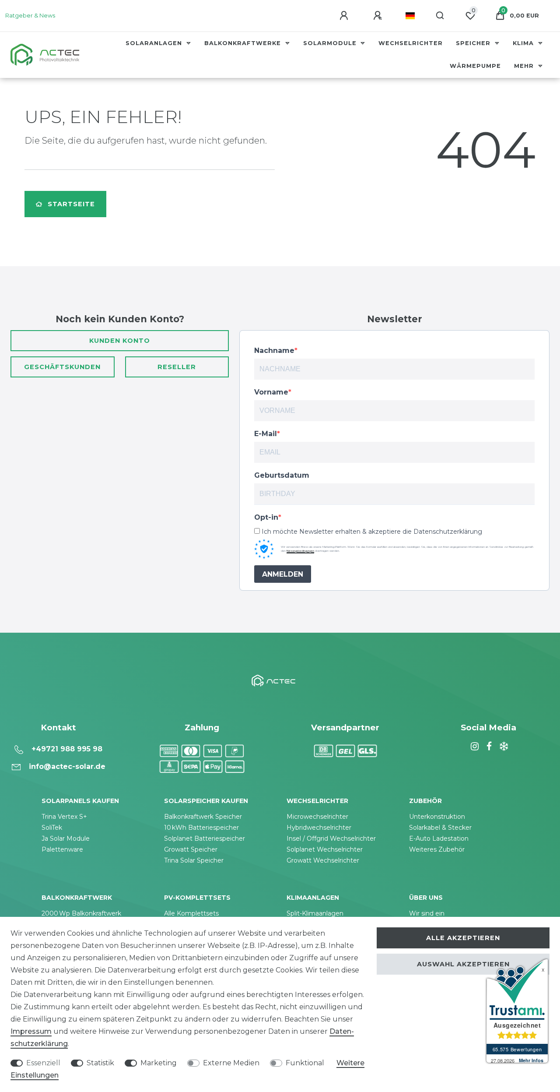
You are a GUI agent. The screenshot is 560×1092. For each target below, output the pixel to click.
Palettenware (62, 849)
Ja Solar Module (66, 838)
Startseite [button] (71, 204)
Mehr (525, 66)
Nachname (274, 350)
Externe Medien (231, 1063)
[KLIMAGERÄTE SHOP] (502, 746)
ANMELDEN (282, 574)
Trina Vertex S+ (64, 817)
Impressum (31, 1031)
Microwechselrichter (317, 817)
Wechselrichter (410, 43)
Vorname (271, 392)
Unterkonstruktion (437, 817)
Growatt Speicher (190, 849)
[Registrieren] (379, 15)
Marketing (158, 1063)
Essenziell (43, 1063)
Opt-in (266, 517)
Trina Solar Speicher (194, 860)
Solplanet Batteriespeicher (204, 838)
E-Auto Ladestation (439, 838)
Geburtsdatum (281, 475)
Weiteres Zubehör (437, 849)
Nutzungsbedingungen (300, 551)
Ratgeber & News (30, 15)
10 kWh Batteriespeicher (201, 827)
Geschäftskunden (62, 367)
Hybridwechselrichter (319, 827)
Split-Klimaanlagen (315, 913)
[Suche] (440, 15)
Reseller (177, 367)
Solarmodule (331, 43)
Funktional (305, 1063)
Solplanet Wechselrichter (325, 849)
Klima (524, 43)
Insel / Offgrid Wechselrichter (331, 838)
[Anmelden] (345, 15)
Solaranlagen (155, 43)
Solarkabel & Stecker (440, 827)
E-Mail (265, 434)
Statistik (100, 1063)
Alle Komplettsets (191, 913)
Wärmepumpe (475, 66)
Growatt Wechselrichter (323, 860)
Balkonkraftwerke (243, 43)
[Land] (410, 16)
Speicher (474, 43)
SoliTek (52, 827)
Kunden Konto (119, 341)
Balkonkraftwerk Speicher (203, 817)
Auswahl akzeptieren (463, 964)
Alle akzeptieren (463, 938)
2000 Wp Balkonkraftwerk (81, 913)
